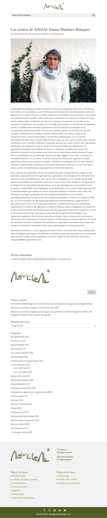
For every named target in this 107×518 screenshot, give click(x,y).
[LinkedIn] (60, 510)
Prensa (14, 408)
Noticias (14, 400)
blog (17, 34)
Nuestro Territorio (19, 404)
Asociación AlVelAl (19, 353)
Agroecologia (17, 344)
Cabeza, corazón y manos (25, 479)
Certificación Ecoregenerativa (25, 361)
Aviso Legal (64, 476)
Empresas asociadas (21, 388)
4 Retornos (16, 341)
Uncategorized (18, 428)
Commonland (19, 483)
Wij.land (16, 490)
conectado (37, 259)
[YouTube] (65, 510)
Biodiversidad (17, 357)
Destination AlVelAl (20, 380)
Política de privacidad (69, 483)
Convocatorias (18, 365)
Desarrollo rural (18, 376)
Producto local (18, 412)
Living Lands (18, 494)
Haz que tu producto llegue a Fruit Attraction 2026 (35, 307)
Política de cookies (68, 479)
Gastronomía (17, 396)
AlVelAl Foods (19, 476)
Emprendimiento (18, 384)
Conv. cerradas (20, 372)
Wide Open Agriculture (23, 497)
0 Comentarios (56, 34)
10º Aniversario (18, 337)
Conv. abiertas (20, 368)
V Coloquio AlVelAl (19, 432)
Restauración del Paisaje (22, 416)
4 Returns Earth (20, 487)
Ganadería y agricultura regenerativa (29, 392)
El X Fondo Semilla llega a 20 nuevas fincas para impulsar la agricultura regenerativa (51, 304)
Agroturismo (17, 349)
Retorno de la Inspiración (23, 420)
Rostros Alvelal (40, 34)
